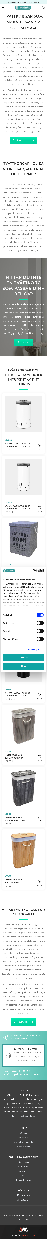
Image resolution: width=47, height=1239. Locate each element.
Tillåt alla (23, 658)
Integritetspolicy (23, 1147)
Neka (23, 666)
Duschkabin (23, 1162)
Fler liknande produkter (23, 140)
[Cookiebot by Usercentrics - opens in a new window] (33, 570)
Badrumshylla (23, 1167)
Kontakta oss (24, 342)
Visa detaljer (33, 649)
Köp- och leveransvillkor (23, 1142)
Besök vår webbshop (23, 1022)
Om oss (23, 1133)
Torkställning (23, 1171)
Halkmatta (23, 1176)
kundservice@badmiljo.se (23, 1116)
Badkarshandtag (23, 1180)
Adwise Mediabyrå (27, 1235)
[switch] (40, 623)
